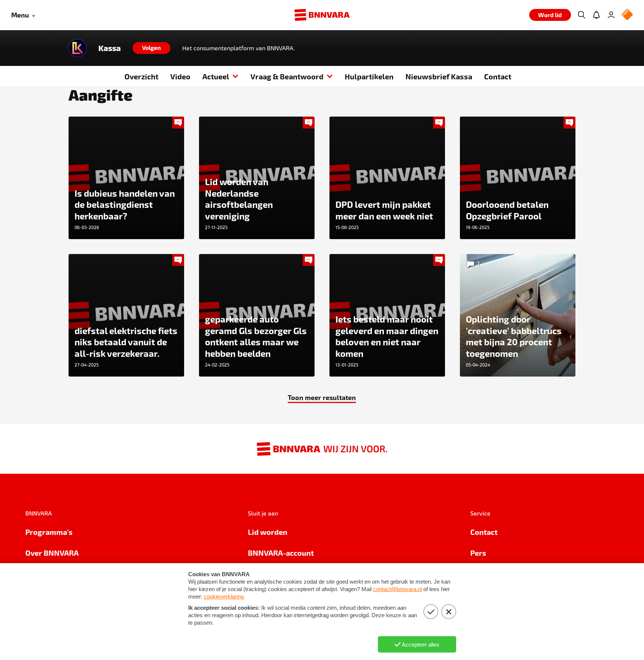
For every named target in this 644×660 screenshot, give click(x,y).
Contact (497, 76)
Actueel (215, 76)
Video (180, 76)
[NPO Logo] (627, 15)
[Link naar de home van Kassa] (77, 48)
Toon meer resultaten (322, 397)
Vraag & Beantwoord (286, 76)
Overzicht (141, 76)
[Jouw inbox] (596, 15)
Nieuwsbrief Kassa (438, 76)
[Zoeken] (581, 14)
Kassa (109, 48)
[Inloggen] (611, 14)
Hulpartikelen (369, 76)
